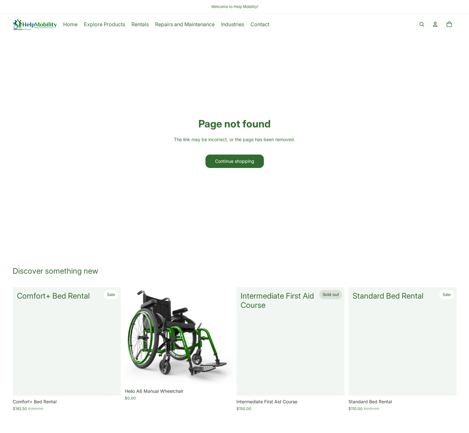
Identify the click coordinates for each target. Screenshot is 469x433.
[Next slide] (223, 336)
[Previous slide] (134, 336)
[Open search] (422, 24)
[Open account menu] (435, 24)
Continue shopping (234, 161)
